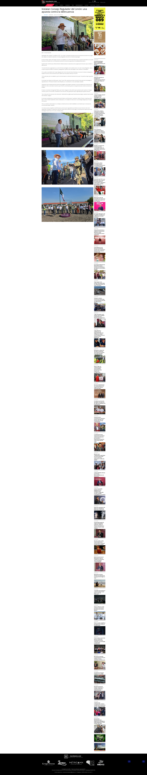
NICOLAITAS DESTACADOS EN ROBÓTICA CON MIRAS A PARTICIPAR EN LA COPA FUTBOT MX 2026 (99, 721)
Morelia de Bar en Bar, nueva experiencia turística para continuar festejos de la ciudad (99, 542)
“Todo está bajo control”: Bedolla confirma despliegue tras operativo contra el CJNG (99, 96)
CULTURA (86, 5)
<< (129, 761)
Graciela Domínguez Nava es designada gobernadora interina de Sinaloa (99, 63)
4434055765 (92, 770)
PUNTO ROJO (92, 5)
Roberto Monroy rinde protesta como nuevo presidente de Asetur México (99, 608)
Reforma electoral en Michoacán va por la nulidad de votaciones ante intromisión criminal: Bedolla (99, 559)
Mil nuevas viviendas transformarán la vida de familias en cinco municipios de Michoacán (99, 658)
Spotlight (49, 5)
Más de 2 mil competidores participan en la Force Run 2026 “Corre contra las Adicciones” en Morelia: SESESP (99, 457)
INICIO (56, 5)
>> (143, 761)
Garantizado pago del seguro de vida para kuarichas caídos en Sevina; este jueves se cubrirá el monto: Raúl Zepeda (99, 525)
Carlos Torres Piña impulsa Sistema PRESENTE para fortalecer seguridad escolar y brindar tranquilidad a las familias (99, 491)
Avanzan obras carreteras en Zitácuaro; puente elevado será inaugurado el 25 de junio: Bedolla (99, 419)
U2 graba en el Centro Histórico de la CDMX (99, 673)
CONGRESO (67, 5)
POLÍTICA (98, 5)
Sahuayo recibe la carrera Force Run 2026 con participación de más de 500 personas (99, 300)
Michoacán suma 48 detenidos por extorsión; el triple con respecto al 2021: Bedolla (99, 199)
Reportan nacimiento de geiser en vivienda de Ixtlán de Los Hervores (99, 508)
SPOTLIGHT (96, 59)
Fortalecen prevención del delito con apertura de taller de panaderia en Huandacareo (99, 402)
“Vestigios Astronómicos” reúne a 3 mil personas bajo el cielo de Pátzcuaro (99, 592)
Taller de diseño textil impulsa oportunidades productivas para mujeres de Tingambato (99, 316)
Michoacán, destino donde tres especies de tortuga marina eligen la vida (99, 576)
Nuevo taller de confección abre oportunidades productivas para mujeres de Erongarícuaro (98, 369)
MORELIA (61, 5)
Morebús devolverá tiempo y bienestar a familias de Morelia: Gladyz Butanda (98, 688)
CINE (73, 5)
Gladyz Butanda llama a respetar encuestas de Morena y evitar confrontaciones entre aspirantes (99, 232)
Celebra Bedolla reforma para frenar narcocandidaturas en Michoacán (99, 474)
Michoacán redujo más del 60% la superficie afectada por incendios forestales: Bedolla (99, 352)
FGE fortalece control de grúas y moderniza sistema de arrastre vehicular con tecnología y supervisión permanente (99, 640)
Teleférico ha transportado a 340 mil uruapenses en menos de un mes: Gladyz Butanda (99, 704)
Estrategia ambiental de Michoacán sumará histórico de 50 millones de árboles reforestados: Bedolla (99, 267)
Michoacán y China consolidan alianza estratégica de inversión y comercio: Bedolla (99, 164)
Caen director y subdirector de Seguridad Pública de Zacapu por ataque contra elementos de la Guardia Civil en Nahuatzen (99, 334)
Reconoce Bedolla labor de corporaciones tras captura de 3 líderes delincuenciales (99, 386)
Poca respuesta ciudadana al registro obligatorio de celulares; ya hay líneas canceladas (99, 131)
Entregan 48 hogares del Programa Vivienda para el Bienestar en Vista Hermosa (99, 215)
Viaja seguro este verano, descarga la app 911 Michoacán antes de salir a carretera (99, 283)
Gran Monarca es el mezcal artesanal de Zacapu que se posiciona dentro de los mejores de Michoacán (99, 250)
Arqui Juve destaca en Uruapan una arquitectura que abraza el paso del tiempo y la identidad (99, 80)
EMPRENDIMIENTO (79, 5)
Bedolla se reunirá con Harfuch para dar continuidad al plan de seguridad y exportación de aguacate (99, 148)
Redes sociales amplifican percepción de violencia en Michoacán (99, 624)
